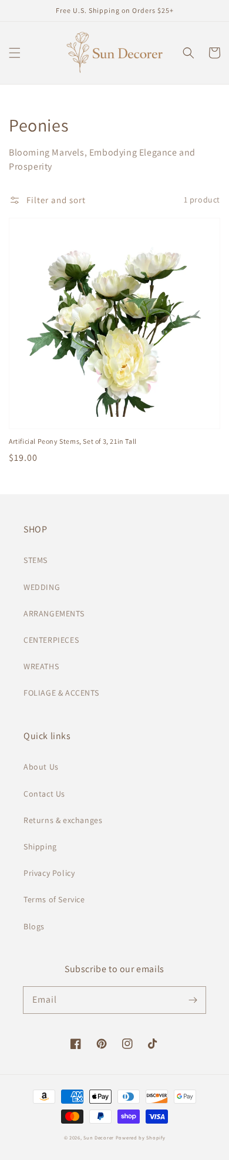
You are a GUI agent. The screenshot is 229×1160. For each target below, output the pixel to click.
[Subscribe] (193, 1000)
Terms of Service (54, 899)
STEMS (35, 560)
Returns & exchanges (62, 820)
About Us (41, 766)
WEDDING (41, 587)
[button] (15, 53)
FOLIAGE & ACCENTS (61, 692)
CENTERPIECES (51, 640)
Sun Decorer (98, 1137)
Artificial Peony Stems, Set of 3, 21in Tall (73, 441)
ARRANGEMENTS (53, 613)
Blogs (34, 926)
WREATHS (41, 666)
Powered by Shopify (141, 1137)
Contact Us (44, 793)
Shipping (40, 846)
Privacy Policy (49, 873)
